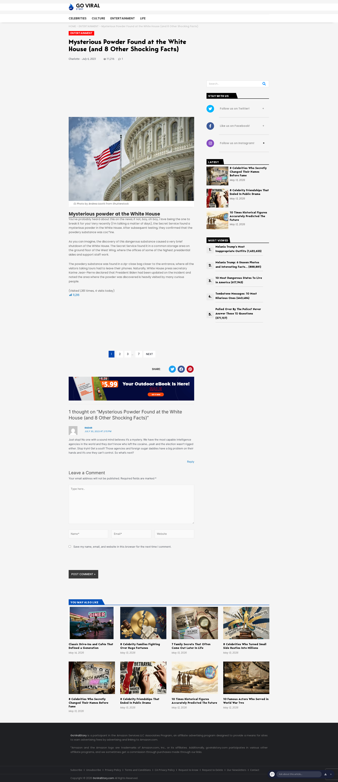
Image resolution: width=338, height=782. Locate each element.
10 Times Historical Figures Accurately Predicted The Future (248, 216)
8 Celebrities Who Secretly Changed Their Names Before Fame (248, 172)
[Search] (264, 84)
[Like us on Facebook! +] (210, 126)
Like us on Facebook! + (241, 126)
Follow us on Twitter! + (241, 109)
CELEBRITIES (77, 18)
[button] (172, 369)
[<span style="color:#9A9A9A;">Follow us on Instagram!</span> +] (210, 143)
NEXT (149, 354)
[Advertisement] (131, 91)
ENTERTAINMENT (122, 18)
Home (72, 26)
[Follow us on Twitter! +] (210, 109)
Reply (190, 461)
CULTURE (98, 18)
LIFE (143, 18)
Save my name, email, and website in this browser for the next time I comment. (122, 546)
